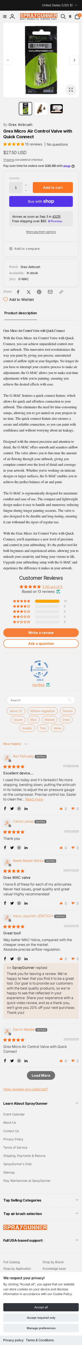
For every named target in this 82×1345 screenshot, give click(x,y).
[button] (5, 16)
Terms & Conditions (40, 1340)
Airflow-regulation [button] (42, 711)
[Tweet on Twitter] (28, 292)
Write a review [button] (41, 633)
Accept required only (41, 1317)
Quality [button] (27, 728)
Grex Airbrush (17, 124)
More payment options (41, 231)
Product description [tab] (20, 313)
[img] (13, 766)
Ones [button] (66, 719)
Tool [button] (43, 728)
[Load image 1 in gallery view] (25, 108)
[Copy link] (61, 292)
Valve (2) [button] (16, 711)
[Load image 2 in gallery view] (41, 108)
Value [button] (57, 728)
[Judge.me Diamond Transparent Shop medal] (39, 669)
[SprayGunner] (25, 1228)
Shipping (8, 159)
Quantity (14, 178)
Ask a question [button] (41, 643)
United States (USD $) (57, 5)
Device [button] (68, 711)
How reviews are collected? (25, 1089)
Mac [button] (33, 719)
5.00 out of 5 (52, 586)
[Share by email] (50, 292)
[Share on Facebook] (18, 292)
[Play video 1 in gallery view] (56, 109)
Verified (38, 685)
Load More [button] (41, 1075)
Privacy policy (13, 1340)
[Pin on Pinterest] (39, 292)
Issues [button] (18, 719)
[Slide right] (74, 60)
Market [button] (49, 719)
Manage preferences (41, 1328)
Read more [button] (34, 799)
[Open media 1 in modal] (41, 60)
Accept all (41, 1307)
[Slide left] (7, 60)
